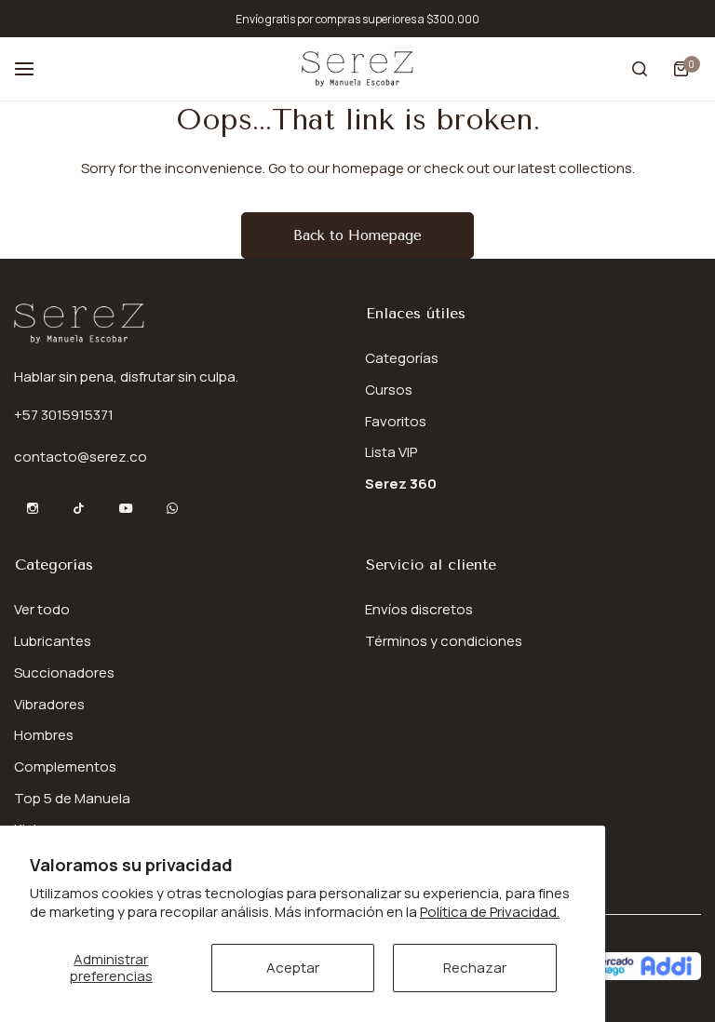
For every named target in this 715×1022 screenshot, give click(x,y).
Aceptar (292, 967)
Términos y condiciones (443, 641)
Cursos (388, 389)
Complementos (65, 766)
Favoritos (395, 421)
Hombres (44, 735)
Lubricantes (52, 641)
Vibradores (49, 704)
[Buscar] (639, 68)
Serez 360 (401, 483)
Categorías (401, 358)
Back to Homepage (357, 235)
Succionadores (64, 672)
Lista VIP (391, 452)
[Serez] (357, 68)
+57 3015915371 (64, 414)
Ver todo (42, 609)
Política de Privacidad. (490, 911)
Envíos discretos (419, 609)
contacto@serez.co (80, 456)
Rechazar (474, 967)
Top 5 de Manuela (72, 798)
